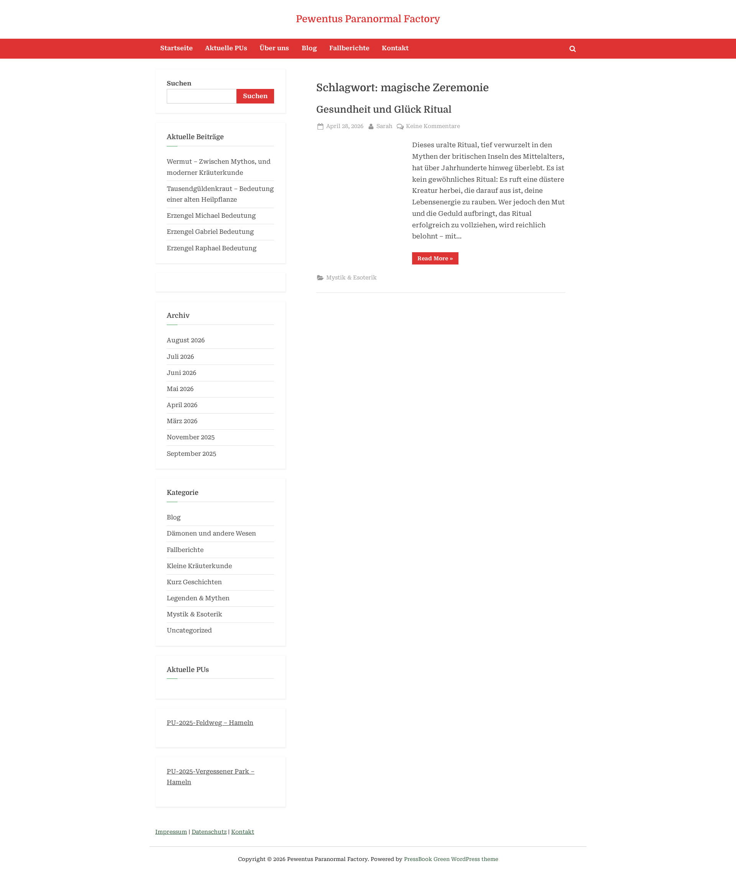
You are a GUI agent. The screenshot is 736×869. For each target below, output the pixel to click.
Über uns (274, 48)
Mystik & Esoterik (351, 277)
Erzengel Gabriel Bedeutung (210, 231)
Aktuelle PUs (226, 48)
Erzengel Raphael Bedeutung (211, 248)
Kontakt (395, 48)
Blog (309, 48)
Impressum (171, 832)
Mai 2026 (180, 389)
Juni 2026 (181, 372)
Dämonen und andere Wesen (211, 533)
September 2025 (191, 453)
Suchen (179, 83)
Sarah (384, 126)
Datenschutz (209, 832)
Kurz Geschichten (194, 582)
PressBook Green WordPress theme (451, 859)
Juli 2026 (180, 356)
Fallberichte (349, 48)
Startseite (176, 48)
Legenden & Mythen (198, 598)
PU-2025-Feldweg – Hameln (210, 722)
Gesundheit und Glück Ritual (384, 109)
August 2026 (186, 340)
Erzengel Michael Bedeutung (211, 215)
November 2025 (191, 437)
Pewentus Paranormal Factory (368, 19)
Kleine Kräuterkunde (199, 566)
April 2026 (182, 405)
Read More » (437, 259)
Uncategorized (189, 630)
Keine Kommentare (433, 127)
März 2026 (182, 421)
